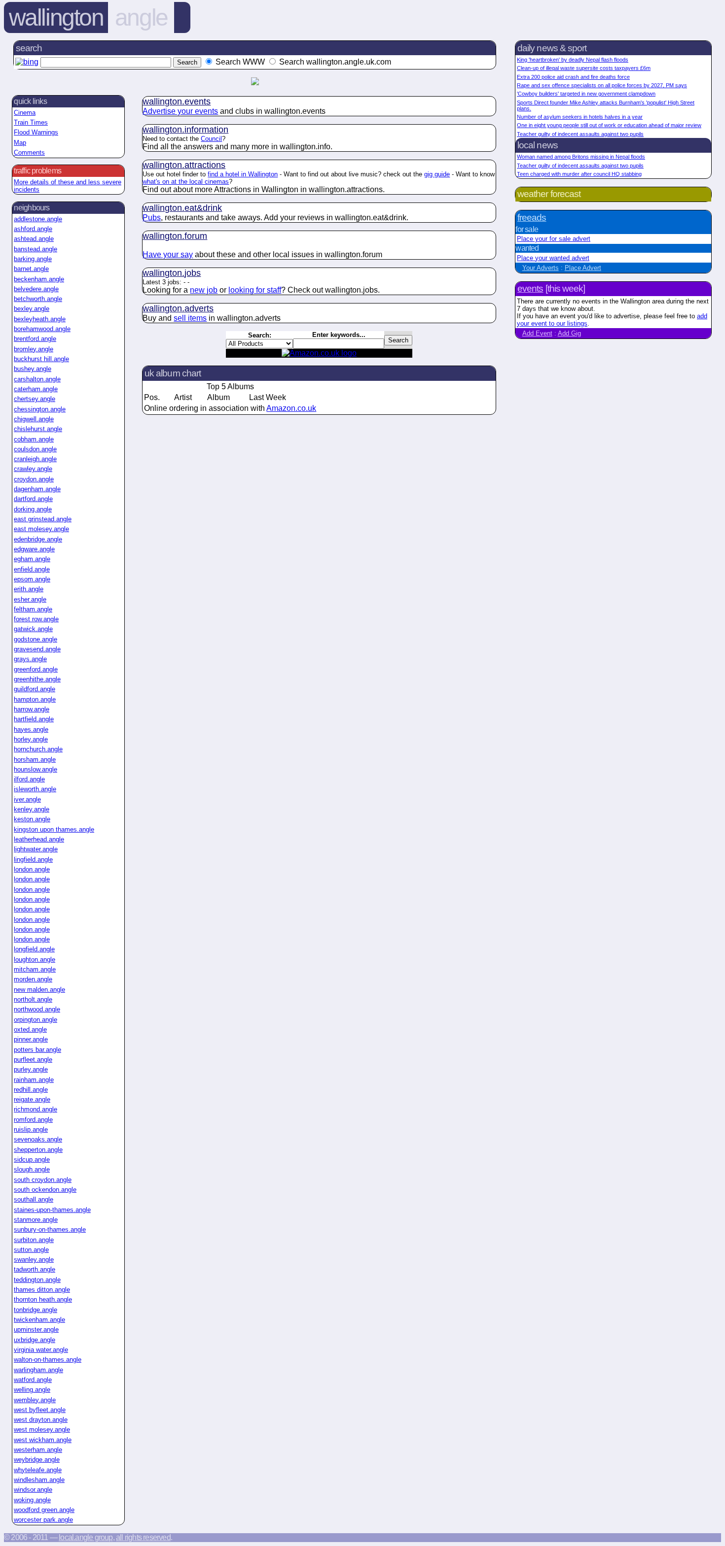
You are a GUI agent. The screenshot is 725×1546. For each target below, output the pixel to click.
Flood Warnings (36, 132)
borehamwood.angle (42, 329)
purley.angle (31, 1069)
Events (530, 288)
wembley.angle (35, 1400)
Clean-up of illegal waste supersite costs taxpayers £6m (584, 68)
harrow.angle (31, 709)
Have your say (168, 254)
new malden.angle (39, 989)
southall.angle (33, 1199)
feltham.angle (33, 609)
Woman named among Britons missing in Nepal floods (581, 157)
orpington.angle (35, 1019)
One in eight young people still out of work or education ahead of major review (609, 125)
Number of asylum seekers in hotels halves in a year (580, 117)
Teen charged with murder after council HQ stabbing (579, 174)
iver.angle (27, 799)
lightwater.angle (36, 849)
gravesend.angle (37, 649)
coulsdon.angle (35, 449)
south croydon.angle (43, 1179)
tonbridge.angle (35, 1309)
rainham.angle (34, 1079)
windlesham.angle (39, 1479)
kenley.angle (31, 809)
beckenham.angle (39, 279)
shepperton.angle (38, 1149)
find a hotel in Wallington (243, 174)
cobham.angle (34, 439)
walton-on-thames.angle (47, 1359)
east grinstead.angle (43, 519)
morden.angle (33, 979)
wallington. (177, 101)
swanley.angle (34, 1259)
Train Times (31, 122)
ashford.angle (33, 229)
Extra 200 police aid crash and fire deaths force (573, 77)
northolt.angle (33, 999)
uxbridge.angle (34, 1340)
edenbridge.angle (38, 539)
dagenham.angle (37, 489)
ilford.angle (29, 779)
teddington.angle (37, 1279)
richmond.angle (35, 1109)
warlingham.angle (38, 1370)
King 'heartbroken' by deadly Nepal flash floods (572, 60)
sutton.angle (31, 1249)
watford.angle (33, 1379)
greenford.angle (36, 669)
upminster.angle (36, 1329)
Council (211, 138)
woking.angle (32, 1500)
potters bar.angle (37, 1049)
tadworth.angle (34, 1269)
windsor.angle (33, 1489)
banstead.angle (35, 249)
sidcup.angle (32, 1159)
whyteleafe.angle (38, 1470)
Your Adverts (540, 267)
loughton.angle (34, 959)
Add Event (537, 333)
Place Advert (583, 267)
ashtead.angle (34, 238)
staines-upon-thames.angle (52, 1209)
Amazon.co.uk (291, 408)
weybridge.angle (37, 1459)
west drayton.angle (41, 1419)
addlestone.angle (38, 219)
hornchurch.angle (38, 749)
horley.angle (31, 739)
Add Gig (569, 333)
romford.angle (33, 1119)
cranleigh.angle (35, 459)
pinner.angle (31, 1039)
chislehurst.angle (38, 429)
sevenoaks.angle (38, 1139)
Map (20, 142)
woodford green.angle (44, 1509)
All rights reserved (143, 1537)
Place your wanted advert (553, 258)
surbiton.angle (34, 1240)
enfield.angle (32, 569)
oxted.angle (30, 1029)
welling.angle (32, 1389)
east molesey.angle (41, 529)
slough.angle (32, 1169)
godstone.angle (35, 639)
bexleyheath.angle (40, 319)
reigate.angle (32, 1099)
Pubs (152, 217)
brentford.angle (35, 338)
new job (204, 290)
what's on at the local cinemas (186, 181)
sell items (190, 318)
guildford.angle (34, 689)
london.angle (32, 869)
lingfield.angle (33, 859)
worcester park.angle (43, 1519)
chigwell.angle (34, 419)
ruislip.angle (31, 1129)
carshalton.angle (37, 379)
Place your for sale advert (553, 238)
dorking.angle (33, 509)
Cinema (25, 112)
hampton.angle (35, 699)
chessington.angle (40, 409)
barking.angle (33, 259)
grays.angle (30, 659)
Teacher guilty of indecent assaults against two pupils (580, 134)
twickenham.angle (39, 1319)
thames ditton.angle (42, 1289)
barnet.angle (31, 268)
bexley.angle (31, 308)
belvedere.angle (36, 289)
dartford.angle (33, 499)
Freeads (531, 217)
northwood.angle (37, 1009)
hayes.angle (31, 729)
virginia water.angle (41, 1349)
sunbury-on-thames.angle (50, 1229)
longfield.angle (34, 949)
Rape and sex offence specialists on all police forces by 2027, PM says (602, 85)
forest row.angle (36, 619)
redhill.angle (31, 1089)
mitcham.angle (35, 969)
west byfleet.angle (40, 1409)
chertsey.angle (34, 399)
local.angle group (85, 1537)
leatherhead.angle (39, 839)
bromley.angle (33, 349)
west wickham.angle (43, 1440)
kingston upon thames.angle (54, 829)
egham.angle (32, 559)
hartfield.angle (34, 719)
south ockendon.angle (45, 1189)
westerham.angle (38, 1449)
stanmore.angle (36, 1219)
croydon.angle (34, 479)
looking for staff (254, 290)
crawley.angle (33, 468)
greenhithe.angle (37, 679)
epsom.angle (32, 579)
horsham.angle (35, 759)
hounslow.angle (35, 769)
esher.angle (30, 599)
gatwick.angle (33, 629)
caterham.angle (36, 389)
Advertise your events (180, 111)
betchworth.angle (38, 298)
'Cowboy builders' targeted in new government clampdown (586, 94)
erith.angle (28, 589)
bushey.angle (32, 368)
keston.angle (32, 819)
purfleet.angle (33, 1059)
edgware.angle (34, 549)
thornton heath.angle (43, 1299)
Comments (29, 152)
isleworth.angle (35, 789)
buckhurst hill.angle (41, 359)
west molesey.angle (42, 1429)
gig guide (437, 174)
